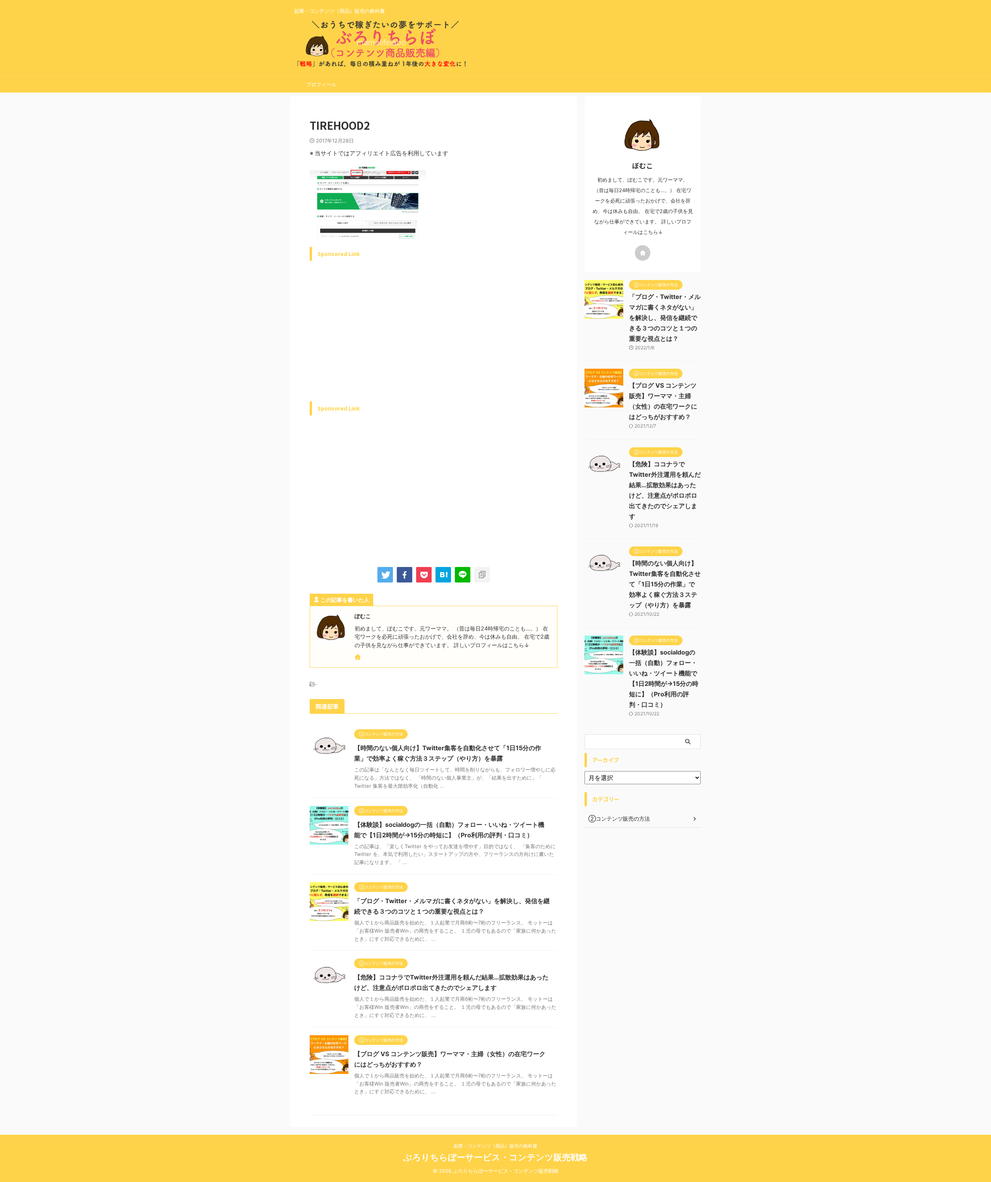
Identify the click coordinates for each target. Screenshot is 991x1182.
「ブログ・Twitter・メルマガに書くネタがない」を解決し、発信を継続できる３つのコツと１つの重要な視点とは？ (665, 317)
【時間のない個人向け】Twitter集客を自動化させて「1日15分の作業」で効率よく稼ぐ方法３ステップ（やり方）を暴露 (665, 584)
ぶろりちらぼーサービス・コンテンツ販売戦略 (495, 1157)
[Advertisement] (375, 340)
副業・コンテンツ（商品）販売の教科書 (495, 1146)
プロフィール (321, 84)
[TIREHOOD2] (443, 574)
